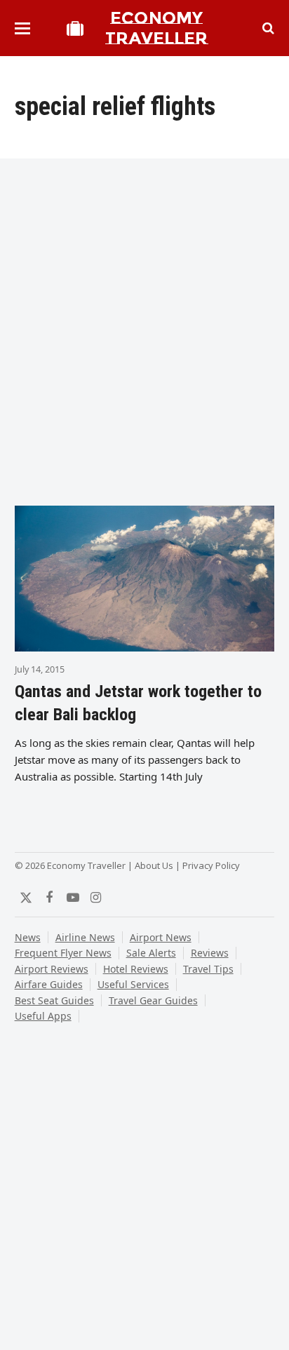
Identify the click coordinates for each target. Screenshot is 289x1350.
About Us (154, 865)
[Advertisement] (144, 336)
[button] (22, 28)
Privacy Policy (211, 865)
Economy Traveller (156, 28)
